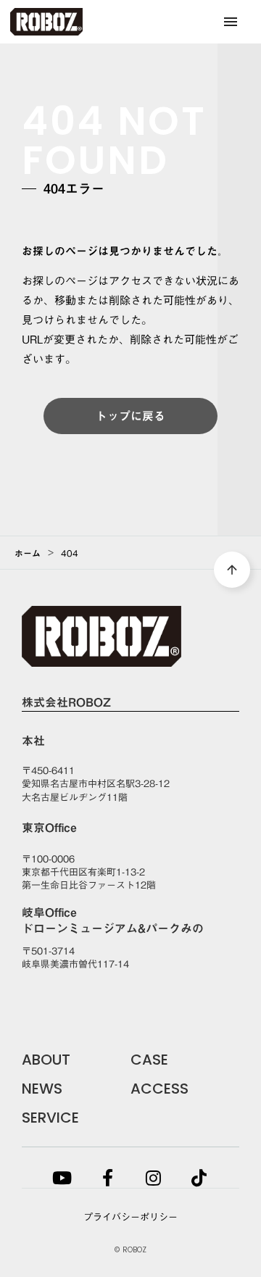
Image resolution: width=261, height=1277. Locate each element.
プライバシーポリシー (130, 1216)
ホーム (27, 553)
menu (230, 21)
